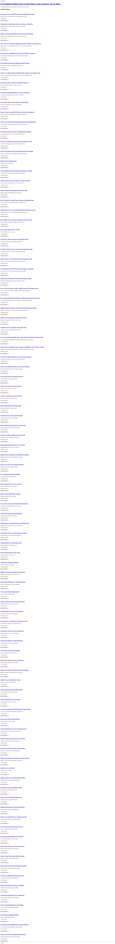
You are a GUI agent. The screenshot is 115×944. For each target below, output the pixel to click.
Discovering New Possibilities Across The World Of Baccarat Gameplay (17, 53)
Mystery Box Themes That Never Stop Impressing (12, 748)
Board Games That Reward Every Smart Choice (12, 846)
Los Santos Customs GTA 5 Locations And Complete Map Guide (16, 249)
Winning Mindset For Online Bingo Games (11, 542)
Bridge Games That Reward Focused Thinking (12, 660)
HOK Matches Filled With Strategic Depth (10, 405)
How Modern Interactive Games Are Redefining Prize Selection (15, 131)
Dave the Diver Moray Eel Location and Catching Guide (14, 102)
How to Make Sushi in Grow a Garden (10, 229)
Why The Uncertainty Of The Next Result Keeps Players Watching (16, 151)
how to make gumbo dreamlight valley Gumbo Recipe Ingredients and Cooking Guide (21, 337)
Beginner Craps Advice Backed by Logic (10, 680)
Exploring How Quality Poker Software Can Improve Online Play (16, 24)
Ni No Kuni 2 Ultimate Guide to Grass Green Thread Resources (16, 357)
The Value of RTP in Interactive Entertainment (11, 611)
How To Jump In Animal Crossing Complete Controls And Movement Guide (19, 288)
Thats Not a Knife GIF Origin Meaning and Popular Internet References (18, 122)
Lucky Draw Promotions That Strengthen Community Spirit (15, 709)
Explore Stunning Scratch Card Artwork (10, 699)
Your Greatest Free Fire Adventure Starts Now (11, 376)
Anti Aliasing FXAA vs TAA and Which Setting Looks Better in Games (17, 210)
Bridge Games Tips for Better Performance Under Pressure (14, 758)
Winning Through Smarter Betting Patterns (11, 513)
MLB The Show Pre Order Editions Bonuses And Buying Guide (16, 259)
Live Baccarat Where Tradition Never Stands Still (12, 435)
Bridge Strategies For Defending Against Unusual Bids (13, 190)
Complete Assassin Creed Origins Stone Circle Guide (13, 327)
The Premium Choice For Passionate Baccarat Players (13, 533)
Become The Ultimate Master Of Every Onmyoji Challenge (14, 366)
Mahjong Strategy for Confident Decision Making (12, 777)
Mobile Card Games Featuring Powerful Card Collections (14, 670)
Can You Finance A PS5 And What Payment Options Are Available (16, 268)
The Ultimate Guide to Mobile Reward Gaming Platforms (14, 924)
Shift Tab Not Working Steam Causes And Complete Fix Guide (15, 278)
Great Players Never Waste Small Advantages (11, 415)
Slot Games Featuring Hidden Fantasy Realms (11, 836)
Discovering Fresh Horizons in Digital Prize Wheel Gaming (14, 63)
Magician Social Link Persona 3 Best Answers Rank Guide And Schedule (18, 308)
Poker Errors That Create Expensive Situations (12, 464)
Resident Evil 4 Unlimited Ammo (8, 161)
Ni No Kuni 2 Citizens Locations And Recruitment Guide (14, 239)
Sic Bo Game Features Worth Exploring (10, 650)
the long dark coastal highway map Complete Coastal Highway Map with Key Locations (22, 347)
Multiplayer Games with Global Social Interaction (12, 572)
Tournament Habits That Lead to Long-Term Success (13, 728)
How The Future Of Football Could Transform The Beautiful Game (17, 200)
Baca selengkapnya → (4, 20)
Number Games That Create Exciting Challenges (12, 856)
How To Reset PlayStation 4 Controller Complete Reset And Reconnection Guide (20, 298)
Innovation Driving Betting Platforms (9, 914)
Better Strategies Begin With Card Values (10, 494)
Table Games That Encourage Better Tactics (11, 797)
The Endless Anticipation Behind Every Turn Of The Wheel (15, 92)
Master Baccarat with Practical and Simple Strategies (13, 865)
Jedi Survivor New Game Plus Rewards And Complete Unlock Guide (17, 14)
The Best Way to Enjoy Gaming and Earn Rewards (13, 934)
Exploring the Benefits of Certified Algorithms (11, 640)
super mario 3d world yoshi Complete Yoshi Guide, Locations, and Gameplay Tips (20, 43)
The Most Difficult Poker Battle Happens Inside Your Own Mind (16, 170)
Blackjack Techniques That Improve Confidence (12, 885)
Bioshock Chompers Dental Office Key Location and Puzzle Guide (16, 33)
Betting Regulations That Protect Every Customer (12, 445)
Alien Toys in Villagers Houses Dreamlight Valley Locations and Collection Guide (20, 73)
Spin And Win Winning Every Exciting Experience (12, 582)
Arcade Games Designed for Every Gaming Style (12, 895)
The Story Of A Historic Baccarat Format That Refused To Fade (16, 141)
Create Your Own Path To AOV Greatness (10, 386)
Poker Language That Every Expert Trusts (11, 484)
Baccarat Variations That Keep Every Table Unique (13, 425)
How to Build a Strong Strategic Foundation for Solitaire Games (16, 219)
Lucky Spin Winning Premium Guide (9, 591)
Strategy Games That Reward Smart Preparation (12, 601)
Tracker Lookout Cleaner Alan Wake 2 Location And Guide (15, 180)
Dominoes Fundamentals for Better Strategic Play (12, 807)
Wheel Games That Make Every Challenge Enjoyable (13, 817)
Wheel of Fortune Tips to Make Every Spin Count (12, 738)
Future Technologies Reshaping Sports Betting (11, 905)
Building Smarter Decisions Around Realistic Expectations (14, 454)
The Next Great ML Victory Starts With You (11, 396)
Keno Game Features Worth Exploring (10, 719)
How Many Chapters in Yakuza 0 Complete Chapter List (14, 82)
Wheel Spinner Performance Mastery (9, 562)
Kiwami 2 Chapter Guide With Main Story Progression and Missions (17, 112)
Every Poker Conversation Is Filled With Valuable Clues (14, 503)
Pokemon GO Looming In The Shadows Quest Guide (13, 317)
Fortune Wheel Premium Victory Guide (10, 552)
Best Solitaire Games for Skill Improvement (11, 787)
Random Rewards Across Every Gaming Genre (12, 631)
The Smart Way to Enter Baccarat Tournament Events (13, 621)
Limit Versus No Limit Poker (7, 768)
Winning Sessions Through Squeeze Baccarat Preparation (14, 523)
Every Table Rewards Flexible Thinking (10, 474)
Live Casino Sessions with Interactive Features (11, 826)
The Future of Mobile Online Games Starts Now (12, 875)
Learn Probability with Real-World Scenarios (11, 689)
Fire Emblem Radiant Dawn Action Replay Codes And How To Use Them (30, 4)
